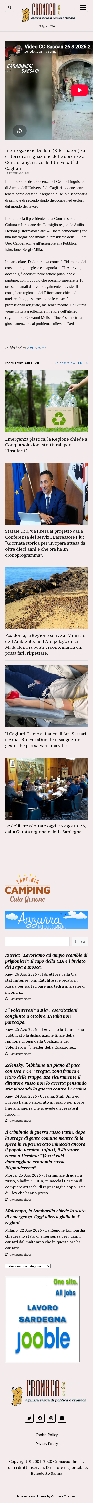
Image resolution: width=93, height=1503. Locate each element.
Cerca (80, 941)
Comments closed (20, 999)
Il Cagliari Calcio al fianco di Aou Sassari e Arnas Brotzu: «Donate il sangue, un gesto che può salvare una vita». (45, 739)
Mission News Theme (31, 1496)
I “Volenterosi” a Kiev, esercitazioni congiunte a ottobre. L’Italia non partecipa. (41, 1016)
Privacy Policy (46, 1443)
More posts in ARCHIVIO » (71, 363)
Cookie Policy (47, 1434)
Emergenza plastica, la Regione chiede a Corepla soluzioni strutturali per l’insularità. (46, 445)
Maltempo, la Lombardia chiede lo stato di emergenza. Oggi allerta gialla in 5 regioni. (45, 1217)
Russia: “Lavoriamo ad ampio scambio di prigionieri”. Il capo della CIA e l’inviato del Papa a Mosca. (46, 961)
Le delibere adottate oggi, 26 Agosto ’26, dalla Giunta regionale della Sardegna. (45, 829)
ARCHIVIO (36, 348)
